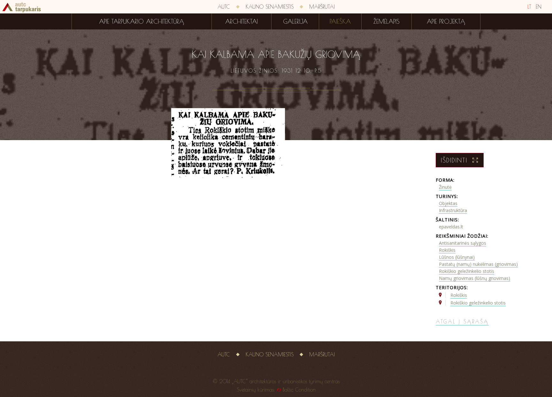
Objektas (448, 203)
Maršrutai (322, 7)
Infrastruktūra (453, 210)
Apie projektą (446, 21)
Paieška (340, 21)
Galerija (295, 21)
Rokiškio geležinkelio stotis (466, 271)
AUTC (224, 7)
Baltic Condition (299, 390)
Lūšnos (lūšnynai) (457, 257)
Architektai (241, 21)
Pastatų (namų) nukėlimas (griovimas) (478, 264)
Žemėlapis (386, 21)
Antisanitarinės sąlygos (462, 243)
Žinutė (445, 187)
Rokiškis (447, 250)
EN (538, 7)
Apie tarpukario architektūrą (141, 21)
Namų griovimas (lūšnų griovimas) (474, 278)
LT (529, 7)
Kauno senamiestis (270, 7)
